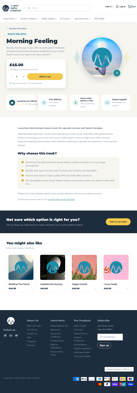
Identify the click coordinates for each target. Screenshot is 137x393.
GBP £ (108, 6)
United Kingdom (118, 369)
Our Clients (32, 329)
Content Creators (28, 18)
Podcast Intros (80, 333)
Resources (55, 329)
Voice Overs (9, 18)
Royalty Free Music (18, 28)
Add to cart (45, 76)
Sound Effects (80, 344)
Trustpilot (31, 341)
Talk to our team (118, 221)
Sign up (104, 345)
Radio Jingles (48, 18)
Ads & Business (81, 18)
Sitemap (31, 345)
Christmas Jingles (82, 356)
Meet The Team (34, 326)
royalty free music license (61, 199)
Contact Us (32, 333)
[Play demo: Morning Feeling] (117, 73)
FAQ (29, 337)
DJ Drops (64, 18)
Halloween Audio (82, 352)
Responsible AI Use (59, 326)
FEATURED (99, 18)
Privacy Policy (57, 340)
